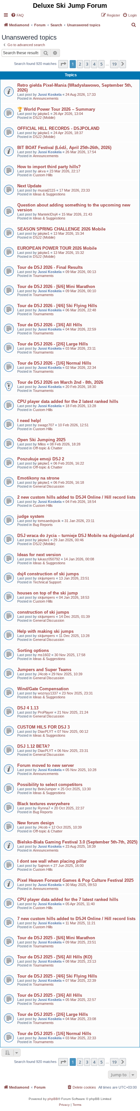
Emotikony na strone (38, 478)
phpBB (53, 1099)
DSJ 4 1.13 (27, 707)
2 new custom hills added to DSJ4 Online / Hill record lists (76, 497)
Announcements (46, 98)
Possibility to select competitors (49, 784)
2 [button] (80, 64)
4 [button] (94, 64)
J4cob (43, 674)
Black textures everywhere (43, 803)
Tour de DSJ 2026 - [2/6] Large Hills (52, 344)
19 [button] (114, 64)
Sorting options (33, 650)
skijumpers (46, 578)
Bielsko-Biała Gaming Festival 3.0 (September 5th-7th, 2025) (77, 842)
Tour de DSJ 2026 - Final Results (50, 267)
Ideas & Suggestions (49, 194)
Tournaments (43, 276)
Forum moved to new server (45, 765)
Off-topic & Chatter (48, 448)
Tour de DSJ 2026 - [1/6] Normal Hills (54, 363)
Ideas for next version (39, 554)
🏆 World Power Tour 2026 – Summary (56, 109)
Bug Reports (43, 525)
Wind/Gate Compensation (43, 688)
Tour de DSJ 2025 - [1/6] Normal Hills (54, 1033)
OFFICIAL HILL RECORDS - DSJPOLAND (58, 128)
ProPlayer (45, 712)
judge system (30, 516)
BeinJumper (47, 789)
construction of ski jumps (43, 612)
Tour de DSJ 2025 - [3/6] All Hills (49, 995)
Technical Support (47, 582)
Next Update (29, 185)
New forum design (35, 822)
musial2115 (46, 190)
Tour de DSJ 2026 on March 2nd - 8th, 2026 (60, 382)
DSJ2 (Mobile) (44, 117)
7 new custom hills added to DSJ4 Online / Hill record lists (76, 918)
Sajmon (43, 866)
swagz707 (46, 425)
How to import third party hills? (49, 166)
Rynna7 (44, 808)
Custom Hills (43, 175)
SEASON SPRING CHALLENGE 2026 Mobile (61, 229)
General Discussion (48, 486)
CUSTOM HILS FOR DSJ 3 (43, 727)
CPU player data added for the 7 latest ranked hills (67, 899)
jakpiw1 (43, 114)
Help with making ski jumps (45, 631)
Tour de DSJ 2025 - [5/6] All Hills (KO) (54, 957)
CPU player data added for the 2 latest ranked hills (67, 401)
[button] (63, 64)
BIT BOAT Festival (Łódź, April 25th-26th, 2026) (64, 147)
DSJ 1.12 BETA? (33, 746)
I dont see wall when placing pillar (52, 861)
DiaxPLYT (45, 731)
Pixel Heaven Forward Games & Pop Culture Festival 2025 (75, 880)
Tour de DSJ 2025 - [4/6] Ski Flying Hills (57, 976)
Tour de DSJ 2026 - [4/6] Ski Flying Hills (57, 305)
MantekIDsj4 (48, 214)
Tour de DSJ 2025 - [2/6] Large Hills (52, 1014)
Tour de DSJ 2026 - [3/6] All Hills (49, 324)
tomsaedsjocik (49, 521)
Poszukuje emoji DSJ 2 (40, 458)
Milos (42, 444)
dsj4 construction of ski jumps (48, 573)
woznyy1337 (48, 693)
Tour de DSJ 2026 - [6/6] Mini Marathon (56, 286)
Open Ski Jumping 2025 (41, 439)
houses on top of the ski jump (47, 593)
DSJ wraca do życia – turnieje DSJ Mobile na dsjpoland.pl (75, 535)
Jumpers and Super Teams (44, 669)
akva (42, 171)
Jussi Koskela (50, 94)
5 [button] (101, 64)
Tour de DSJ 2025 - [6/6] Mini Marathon (56, 937)
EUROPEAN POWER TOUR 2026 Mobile (57, 248)
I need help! (29, 420)
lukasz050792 (49, 559)
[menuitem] (17, 15)
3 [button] (87, 64)
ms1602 (44, 655)
